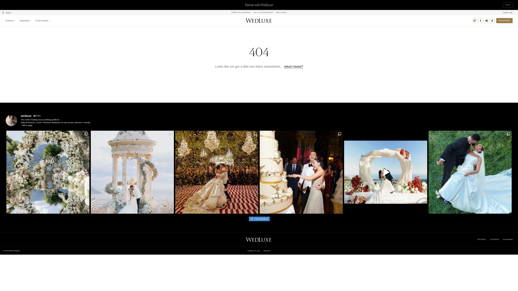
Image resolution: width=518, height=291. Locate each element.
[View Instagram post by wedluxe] (86, 210)
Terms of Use (253, 251)
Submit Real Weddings (240, 12)
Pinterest (481, 239)
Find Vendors (41, 21)
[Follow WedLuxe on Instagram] (474, 20)
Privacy (267, 251)
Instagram (508, 239)
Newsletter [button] (504, 20)
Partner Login (508, 12)
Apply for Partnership (263, 12)
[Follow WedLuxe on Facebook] (480, 20)
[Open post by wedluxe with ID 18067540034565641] (216, 172)
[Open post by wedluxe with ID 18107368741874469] (385, 172)
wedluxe (47, 134)
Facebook (494, 239)
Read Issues (281, 12)
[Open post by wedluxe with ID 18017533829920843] (132, 172)
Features (9, 21)
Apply (508, 5)
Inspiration (25, 21)
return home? (293, 66)
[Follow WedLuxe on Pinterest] (486, 20)
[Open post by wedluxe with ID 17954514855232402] (470, 172)
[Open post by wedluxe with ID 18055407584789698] (301, 172)
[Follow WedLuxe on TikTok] (492, 20)
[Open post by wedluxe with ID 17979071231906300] (47, 172)
